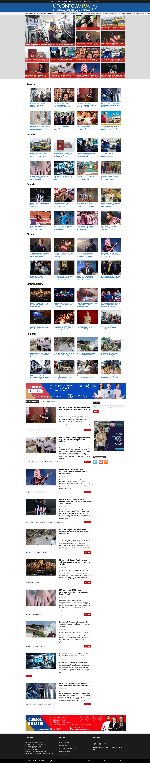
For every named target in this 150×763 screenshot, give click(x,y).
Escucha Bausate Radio (65, 754)
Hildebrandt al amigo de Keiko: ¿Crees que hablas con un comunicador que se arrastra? (87, 60)
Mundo (71, 1)
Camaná (39, 552)
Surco (37, 582)
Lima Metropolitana (38, 430)
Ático (34, 552)
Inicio (51, 1)
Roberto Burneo (49, 430)
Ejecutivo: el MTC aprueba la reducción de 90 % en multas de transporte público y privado (112, 28)
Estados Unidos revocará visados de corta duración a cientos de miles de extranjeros (112, 44)
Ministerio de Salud (37, 614)
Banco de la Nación (31, 704)
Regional (97, 1)
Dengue (28, 646)
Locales (64, 1)
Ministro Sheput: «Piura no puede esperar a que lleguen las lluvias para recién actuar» (61, 76)
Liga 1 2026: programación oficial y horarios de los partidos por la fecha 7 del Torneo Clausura (113, 76)
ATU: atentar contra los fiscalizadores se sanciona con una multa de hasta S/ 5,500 (112, 60)
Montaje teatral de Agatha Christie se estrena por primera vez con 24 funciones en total (74, 562)
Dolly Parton (29, 492)
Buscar (96, 411)
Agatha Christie (30, 582)
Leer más (87, 430)
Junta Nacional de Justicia (44, 704)
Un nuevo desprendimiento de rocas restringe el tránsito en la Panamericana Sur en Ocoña (74, 532)
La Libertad (35, 646)
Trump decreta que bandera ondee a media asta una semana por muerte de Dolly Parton (87, 44)
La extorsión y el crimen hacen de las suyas (87, 29)
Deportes (78, 1)
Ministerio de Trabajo (50, 462)
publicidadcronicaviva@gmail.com (44, 753)
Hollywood (43, 492)
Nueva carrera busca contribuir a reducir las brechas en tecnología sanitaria (74, 655)
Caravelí (45, 552)
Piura (58, 462)
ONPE (55, 704)
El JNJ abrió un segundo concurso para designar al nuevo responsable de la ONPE (74, 685)
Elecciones (29, 430)
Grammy (36, 492)
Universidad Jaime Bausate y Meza (68, 748)
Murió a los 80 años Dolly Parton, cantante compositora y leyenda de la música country (87, 76)
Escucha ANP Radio (64, 751)
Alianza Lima (29, 522)
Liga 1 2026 (49, 522)
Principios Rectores (64, 742)
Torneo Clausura (58, 522)
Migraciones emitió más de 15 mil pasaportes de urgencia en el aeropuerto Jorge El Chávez (36, 60)
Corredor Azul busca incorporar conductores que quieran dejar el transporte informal (62, 60)
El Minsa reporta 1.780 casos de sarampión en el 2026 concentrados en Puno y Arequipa (73, 592)
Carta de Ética (63, 745)
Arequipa (28, 552)
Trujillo (41, 646)
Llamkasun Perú (39, 462)
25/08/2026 (63, 413)
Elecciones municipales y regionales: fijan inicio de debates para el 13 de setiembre (35, 76)
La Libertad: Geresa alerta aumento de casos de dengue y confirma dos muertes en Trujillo (74, 624)
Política (58, 1)
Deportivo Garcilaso (40, 522)
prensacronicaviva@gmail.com (38, 751)
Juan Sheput (29, 462)
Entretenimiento (88, 1)
